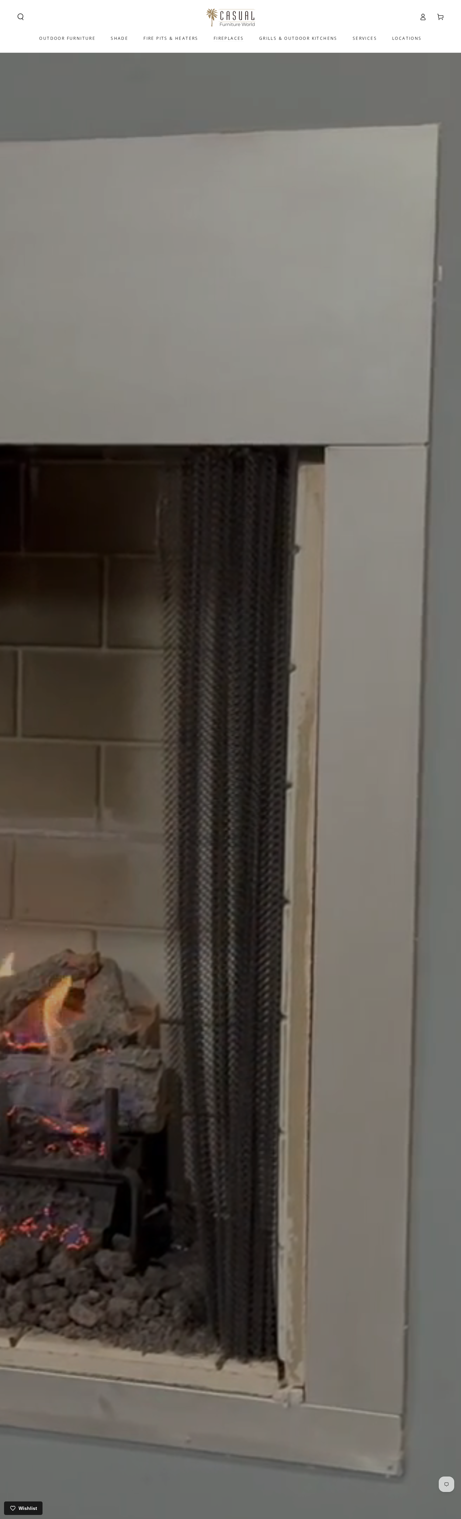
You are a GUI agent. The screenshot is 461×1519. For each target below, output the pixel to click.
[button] (20, 16)
